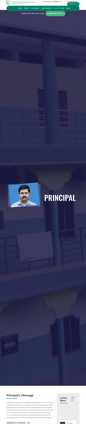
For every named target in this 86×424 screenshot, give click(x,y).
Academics (35, 8)
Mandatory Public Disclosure (32, 14)
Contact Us (73, 4)
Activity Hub (59, 8)
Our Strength (46, 8)
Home (20, 8)
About (26, 8)
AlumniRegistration (55, 14)
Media (68, 8)
